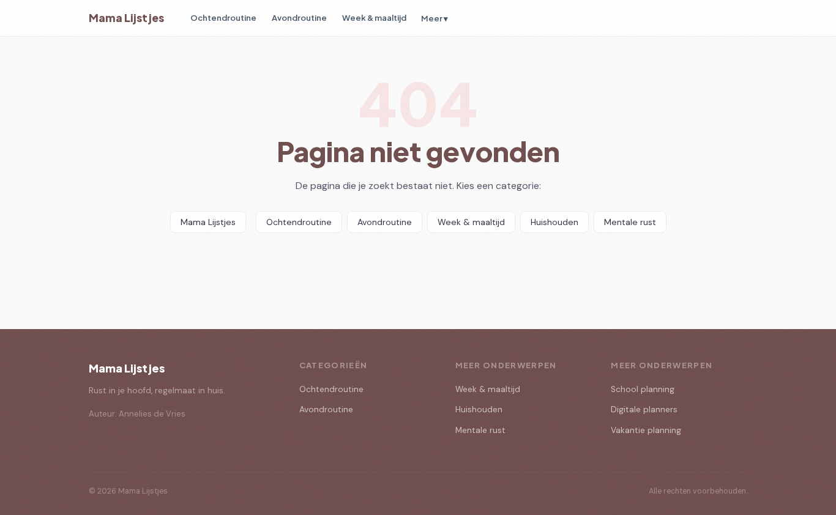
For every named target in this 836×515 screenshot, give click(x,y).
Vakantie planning (646, 430)
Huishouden (554, 222)
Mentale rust (630, 222)
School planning (642, 389)
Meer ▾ (434, 18)
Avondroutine (299, 17)
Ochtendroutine (223, 17)
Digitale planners (644, 409)
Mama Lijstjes (126, 17)
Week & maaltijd (374, 17)
